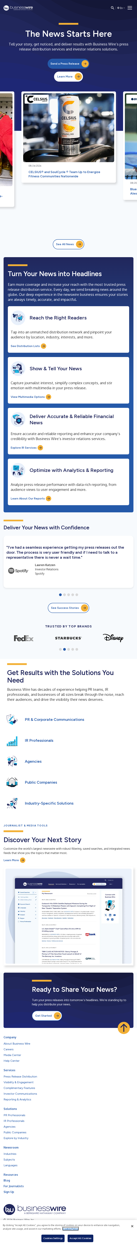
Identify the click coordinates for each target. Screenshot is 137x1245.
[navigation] (129, 7)
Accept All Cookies (80, 1238)
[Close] (132, 1226)
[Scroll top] (124, 1028)
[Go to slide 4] (72, 595)
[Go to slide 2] (64, 595)
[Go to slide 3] (68, 595)
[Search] (112, 7)
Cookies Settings (53, 1238)
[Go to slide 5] (76, 595)
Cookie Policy (70, 1228)
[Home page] (18, 8)
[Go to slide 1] (60, 595)
